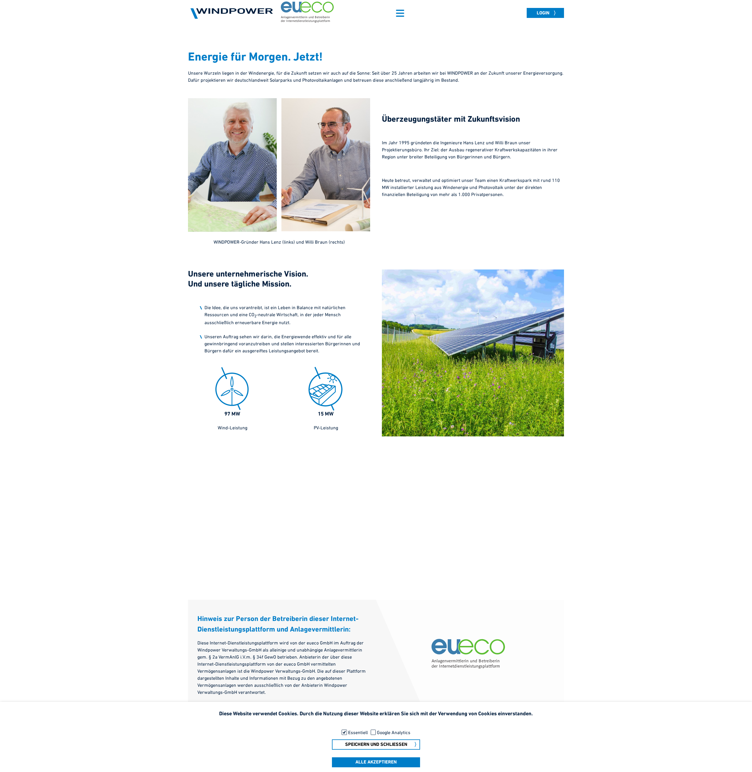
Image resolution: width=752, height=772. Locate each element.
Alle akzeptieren (376, 762)
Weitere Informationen (376, 723)
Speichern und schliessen (376, 744)
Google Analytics (393, 733)
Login (543, 13)
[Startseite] (232, 13)
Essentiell (358, 733)
